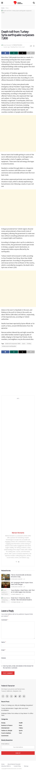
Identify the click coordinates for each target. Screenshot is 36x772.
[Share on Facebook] (5, 53)
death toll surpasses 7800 (12, 343)
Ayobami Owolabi (16, 602)
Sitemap (26, 766)
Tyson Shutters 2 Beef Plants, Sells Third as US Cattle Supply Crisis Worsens (23, 591)
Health (21, 723)
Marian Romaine (17, 45)
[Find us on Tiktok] (19, 696)
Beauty (3, 723)
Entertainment (5, 728)
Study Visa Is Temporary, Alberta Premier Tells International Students (21, 599)
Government (4, 735)
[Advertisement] (18, 133)
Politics (21, 728)
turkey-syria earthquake (9, 346)
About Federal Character (14, 764)
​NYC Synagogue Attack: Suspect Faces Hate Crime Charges (22, 583)
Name (3, 642)
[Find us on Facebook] (3, 696)
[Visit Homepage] (18, 2)
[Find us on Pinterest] (24, 696)
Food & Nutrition (6, 733)
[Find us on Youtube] (15, 696)
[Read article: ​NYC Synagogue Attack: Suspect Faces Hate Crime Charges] (5, 585)
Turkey (29, 343)
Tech (20, 733)
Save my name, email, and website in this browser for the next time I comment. (18, 667)
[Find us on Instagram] (11, 696)
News (7, 8)
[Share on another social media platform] (31, 53)
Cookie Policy (17, 766)
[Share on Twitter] (22, 53)
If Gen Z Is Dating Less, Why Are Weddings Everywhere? (17, 705)
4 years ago (7, 47)
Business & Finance (6, 725)
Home (2, 8)
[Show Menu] (2, 2)
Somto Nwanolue (16, 594)
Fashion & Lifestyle (6, 730)
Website (3, 658)
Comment (4, 620)
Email (3, 650)
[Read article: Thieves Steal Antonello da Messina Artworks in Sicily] (5, 577)
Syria (23, 343)
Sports (21, 730)
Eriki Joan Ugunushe (17, 579)
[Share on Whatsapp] (14, 53)
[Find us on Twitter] (7, 696)
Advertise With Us (6, 766)
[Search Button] (34, 2)
